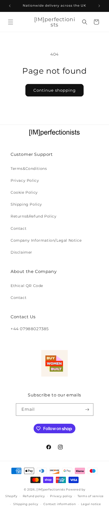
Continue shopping (54, 90)
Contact (18, 228)
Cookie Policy (24, 192)
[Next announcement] (99, 6)
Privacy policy (61, 496)
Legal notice (91, 504)
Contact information (59, 504)
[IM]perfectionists (51, 489)
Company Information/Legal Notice (46, 240)
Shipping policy (25, 504)
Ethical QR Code (27, 285)
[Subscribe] (87, 409)
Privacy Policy (25, 180)
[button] (10, 22)
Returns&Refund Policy (34, 216)
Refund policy (34, 496)
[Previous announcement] (10, 6)
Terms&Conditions (29, 168)
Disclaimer (21, 252)
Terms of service (91, 496)
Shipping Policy (26, 204)
